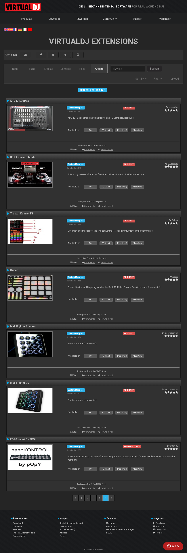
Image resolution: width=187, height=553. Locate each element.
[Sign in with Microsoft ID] (53, 55)
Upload (175, 78)
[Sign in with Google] (78, 55)
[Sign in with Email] (25, 55)
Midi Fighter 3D (19, 382)
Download (54, 18)
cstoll (175, 276)
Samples (65, 68)
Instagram (160, 529)
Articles (63, 532)
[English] (6, 29)
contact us (111, 526)
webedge (173, 107)
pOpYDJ (174, 446)
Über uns (110, 523)
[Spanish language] (10, 29)
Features (17, 529)
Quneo (14, 270)
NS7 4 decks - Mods (22, 157)
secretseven (171, 333)
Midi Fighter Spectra (23, 326)
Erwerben (82, 18)
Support (137, 18)
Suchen (154, 68)
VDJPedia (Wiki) (67, 529)
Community (110, 18)
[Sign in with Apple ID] (65, 55)
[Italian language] (25, 29)
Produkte (26, 18)
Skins (32, 68)
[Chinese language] (30, 29)
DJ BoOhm (173, 163)
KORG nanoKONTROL (23, 439)
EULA (109, 532)
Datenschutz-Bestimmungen (120, 529)
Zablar (175, 220)
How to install (107, 149)
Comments (89, 149)
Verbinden (165, 18)
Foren (62, 536)
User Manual (66, 526)
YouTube (159, 526)
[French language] (15, 29)
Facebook (159, 523)
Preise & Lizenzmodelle (24, 532)
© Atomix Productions (93, 549)
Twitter (158, 532)
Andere (99, 68)
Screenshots (19, 536)
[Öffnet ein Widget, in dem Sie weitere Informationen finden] (173, 546)
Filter (157, 78)
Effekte (48, 68)
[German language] (20, 29)
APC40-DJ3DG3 (19, 100)
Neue (15, 68)
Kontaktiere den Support (71, 523)
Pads (82, 68)
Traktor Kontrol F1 (21, 213)
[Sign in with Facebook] (41, 55)
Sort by (140, 78)
